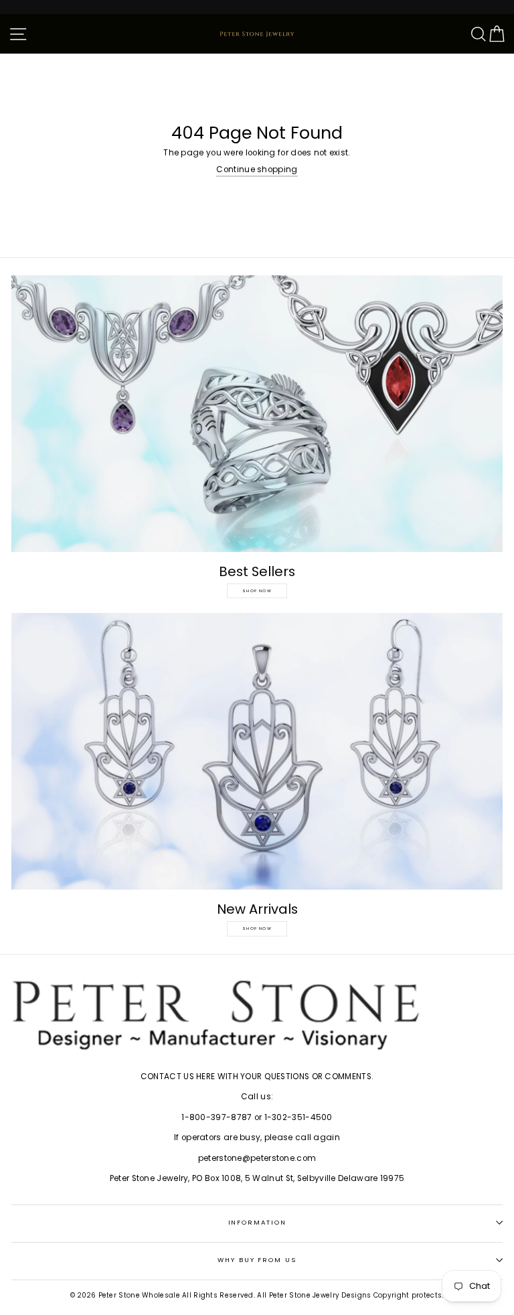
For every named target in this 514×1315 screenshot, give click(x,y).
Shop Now (257, 591)
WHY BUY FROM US (257, 1259)
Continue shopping (256, 170)
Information (257, 1222)
